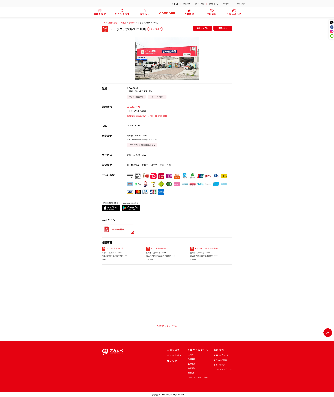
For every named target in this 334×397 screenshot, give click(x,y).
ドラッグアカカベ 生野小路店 (207, 248)
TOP (103, 22)
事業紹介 (191, 373)
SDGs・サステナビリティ (198, 377)
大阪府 (123, 22)
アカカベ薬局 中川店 (114, 248)
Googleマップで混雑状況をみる (142, 144)
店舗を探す (113, 22)
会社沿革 (191, 368)
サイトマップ (219, 364)
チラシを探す (175, 355)
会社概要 (191, 359)
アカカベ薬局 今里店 (159, 248)
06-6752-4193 (133, 106)
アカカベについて (197, 350)
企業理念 (191, 363)
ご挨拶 (190, 354)
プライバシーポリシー (223, 369)
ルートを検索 (157, 96)
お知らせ (172, 361)
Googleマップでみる (167, 325)
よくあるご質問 (220, 360)
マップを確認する (136, 96)
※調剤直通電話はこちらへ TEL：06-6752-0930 (147, 116)
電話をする (222, 28)
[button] (167, 58)
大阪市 (132, 22)
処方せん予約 (202, 28)
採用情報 (219, 350)
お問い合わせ (221, 355)
